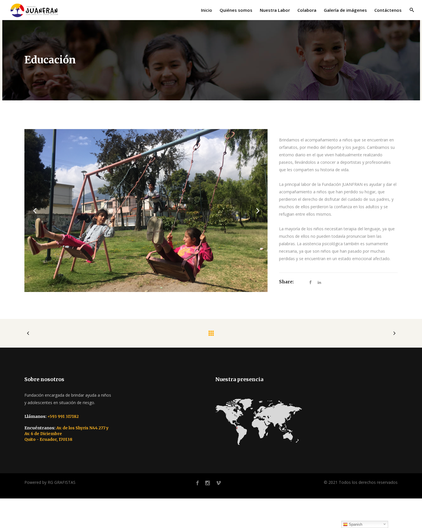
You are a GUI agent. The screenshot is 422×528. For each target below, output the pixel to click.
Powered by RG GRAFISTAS (50, 482)
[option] (146, 210)
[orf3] (146, 210)
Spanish (355, 524)
